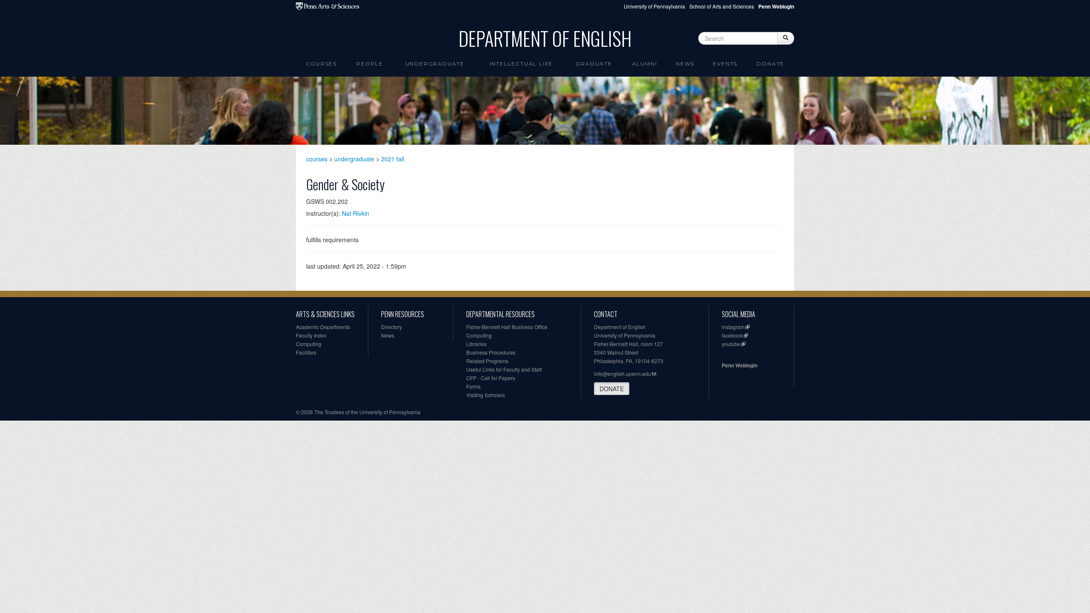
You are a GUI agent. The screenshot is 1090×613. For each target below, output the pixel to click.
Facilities (306, 352)
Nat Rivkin (355, 213)
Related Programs (487, 360)
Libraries (476, 343)
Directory (391, 326)
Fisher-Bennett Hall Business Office (507, 326)
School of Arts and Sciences (721, 6)
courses (316, 159)
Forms (473, 386)
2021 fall (392, 159)
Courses (321, 63)
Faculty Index (311, 335)
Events (725, 63)
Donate (770, 63)
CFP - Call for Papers (490, 377)
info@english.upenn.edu (622, 373)
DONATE (612, 388)
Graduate (594, 63)
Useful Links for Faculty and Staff (504, 369)
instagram (733, 326)
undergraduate (354, 159)
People (369, 63)
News (685, 63)
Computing (308, 343)
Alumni (644, 63)
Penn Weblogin (739, 365)
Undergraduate (435, 63)
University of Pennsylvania (654, 6)
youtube (731, 343)
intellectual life (521, 63)
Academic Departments (323, 326)
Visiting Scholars (485, 394)
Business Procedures (491, 352)
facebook (732, 335)
